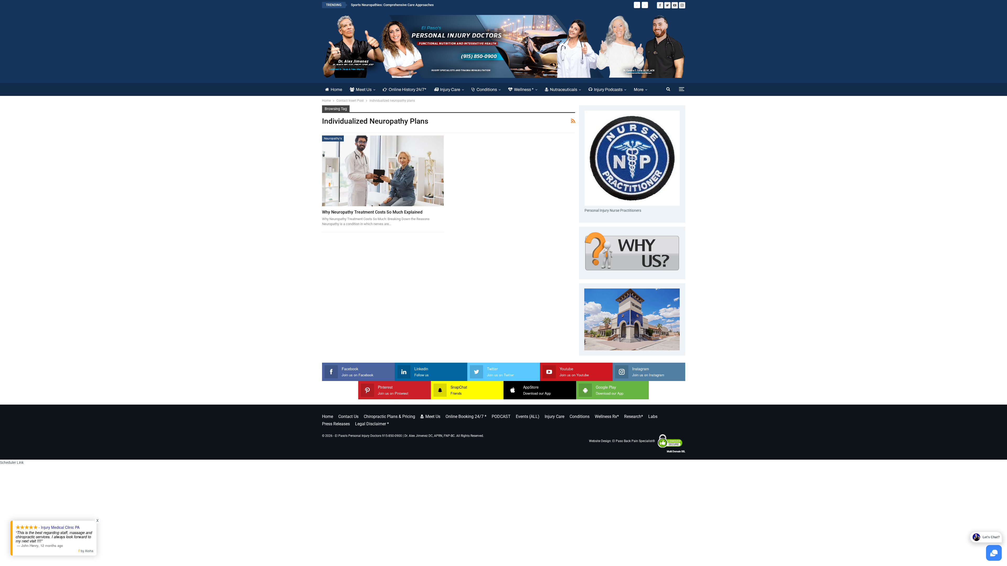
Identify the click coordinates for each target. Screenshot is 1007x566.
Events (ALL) (527, 416)
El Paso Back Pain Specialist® (633, 441)
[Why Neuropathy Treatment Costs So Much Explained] (383, 170)
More (639, 89)
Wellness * (524, 89)
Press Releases (336, 423)
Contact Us (348, 416)
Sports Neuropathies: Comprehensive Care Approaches (392, 5)
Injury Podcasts (608, 89)
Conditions (486, 89)
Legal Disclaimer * (372, 423)
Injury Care (450, 89)
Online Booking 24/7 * (466, 416)
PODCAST (501, 416)
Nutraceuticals (563, 89)
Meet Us (364, 89)
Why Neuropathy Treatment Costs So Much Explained (372, 212)
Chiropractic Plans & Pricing (389, 416)
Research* (633, 416)
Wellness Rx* (607, 416)
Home (336, 89)
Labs (652, 416)
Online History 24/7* (407, 89)
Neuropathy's (333, 138)
